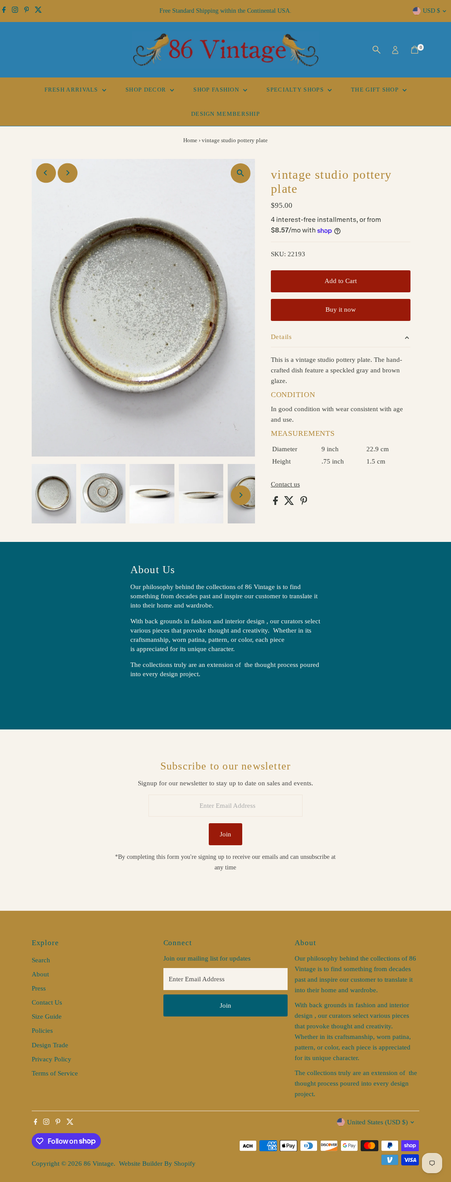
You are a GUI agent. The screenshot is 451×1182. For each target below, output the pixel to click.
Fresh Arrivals (72, 89)
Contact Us (47, 1002)
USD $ (431, 10)
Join (225, 834)
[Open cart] (414, 50)
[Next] (68, 173)
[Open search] (377, 50)
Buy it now (340, 309)
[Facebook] (4, 11)
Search (41, 960)
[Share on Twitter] (290, 502)
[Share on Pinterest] (303, 502)
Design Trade (50, 1045)
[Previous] (46, 173)
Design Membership (225, 113)
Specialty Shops (295, 89)
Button (149, 696)
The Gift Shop (375, 89)
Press (39, 988)
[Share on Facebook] (276, 502)
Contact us (285, 484)
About (40, 974)
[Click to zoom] (241, 173)
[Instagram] (15, 11)
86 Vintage (99, 1163)
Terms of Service (55, 1073)
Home (190, 140)
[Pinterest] (26, 11)
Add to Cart (341, 280)
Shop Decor (147, 89)
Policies (42, 1030)
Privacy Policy (51, 1059)
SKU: (278, 254)
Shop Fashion (217, 89)
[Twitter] (38, 11)
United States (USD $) (377, 1122)
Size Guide (47, 1016)
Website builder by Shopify (157, 1163)
